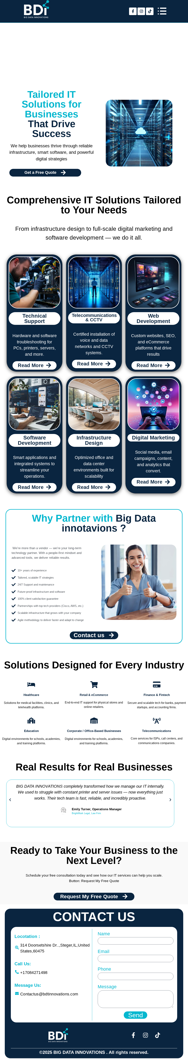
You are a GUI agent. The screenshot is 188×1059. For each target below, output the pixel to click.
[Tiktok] (149, 11)
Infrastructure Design (94, 440)
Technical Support (34, 318)
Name (104, 933)
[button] (10, 800)
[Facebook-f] (133, 11)
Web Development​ (153, 318)
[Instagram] (141, 11)
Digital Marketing (153, 438)
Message (107, 986)
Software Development (34, 440)
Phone (104, 969)
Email (103, 951)
